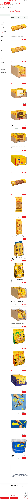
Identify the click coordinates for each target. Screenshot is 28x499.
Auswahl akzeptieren (23, 497)
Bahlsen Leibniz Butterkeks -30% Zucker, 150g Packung (17, 36)
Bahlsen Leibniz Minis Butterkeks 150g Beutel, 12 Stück (17, 301)
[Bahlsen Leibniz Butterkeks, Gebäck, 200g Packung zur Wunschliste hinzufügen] (11, 61)
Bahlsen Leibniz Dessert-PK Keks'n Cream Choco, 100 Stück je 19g (18, 169)
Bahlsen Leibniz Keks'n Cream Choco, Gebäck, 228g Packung (18, 235)
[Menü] (26, 491)
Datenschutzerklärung (22, 492)
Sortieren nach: (13, 17)
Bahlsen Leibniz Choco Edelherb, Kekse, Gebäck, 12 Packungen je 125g (18, 124)
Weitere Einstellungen (14, 495)
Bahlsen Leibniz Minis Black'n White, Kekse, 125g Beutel (17, 279)
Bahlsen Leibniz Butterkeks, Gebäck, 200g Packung (17, 58)
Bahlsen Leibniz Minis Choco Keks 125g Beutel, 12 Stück (17, 323)
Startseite (1, 7)
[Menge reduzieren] (15, 39)
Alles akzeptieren (4, 497)
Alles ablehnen (14, 497)
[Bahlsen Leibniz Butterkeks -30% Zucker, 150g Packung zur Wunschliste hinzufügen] (11, 39)
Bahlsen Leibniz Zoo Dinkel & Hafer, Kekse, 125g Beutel (17, 345)
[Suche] (19, 3)
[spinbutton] (17, 39)
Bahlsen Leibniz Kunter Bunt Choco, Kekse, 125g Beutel (17, 257)
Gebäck (4, 7)
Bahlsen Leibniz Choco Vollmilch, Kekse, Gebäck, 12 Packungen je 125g (18, 147)
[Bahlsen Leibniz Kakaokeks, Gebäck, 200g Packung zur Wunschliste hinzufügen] (11, 194)
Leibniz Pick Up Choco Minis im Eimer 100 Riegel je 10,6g (17, 454)
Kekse (6, 7)
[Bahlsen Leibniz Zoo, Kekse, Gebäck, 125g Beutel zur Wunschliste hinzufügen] (11, 370)
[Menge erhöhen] (18, 39)
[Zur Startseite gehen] (6, 3)
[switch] (25, 496)
